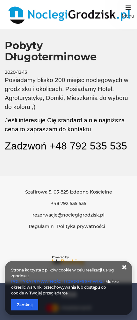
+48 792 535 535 (68, 203)
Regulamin (41, 226)
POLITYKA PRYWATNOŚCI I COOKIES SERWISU (57, 281)
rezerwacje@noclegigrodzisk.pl (68, 215)
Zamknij (24, 304)
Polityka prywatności (81, 226)
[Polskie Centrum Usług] (68, 14)
